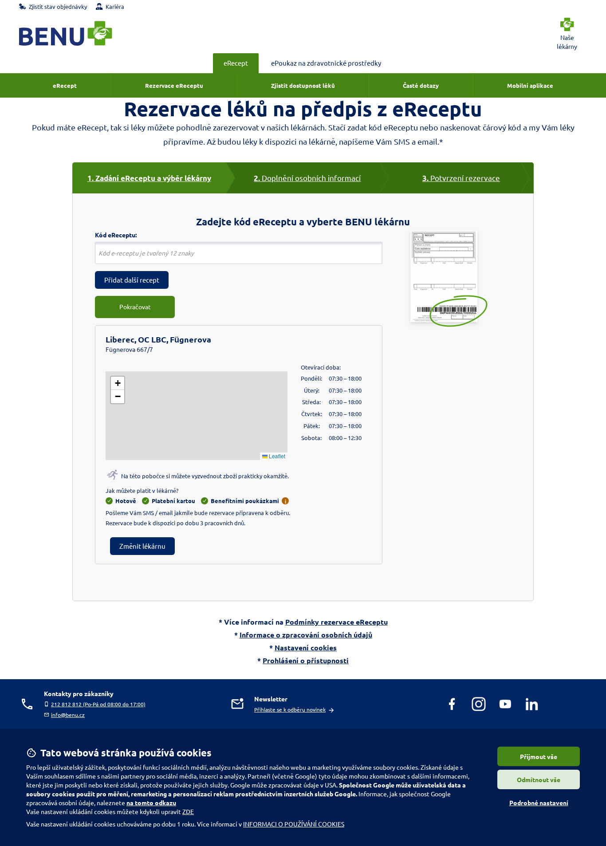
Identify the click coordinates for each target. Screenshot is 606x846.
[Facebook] (452, 704)
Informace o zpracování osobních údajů (306, 634)
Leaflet (276, 456)
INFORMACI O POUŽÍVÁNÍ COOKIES (293, 824)
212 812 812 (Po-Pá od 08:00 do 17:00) (98, 704)
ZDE (188, 811)
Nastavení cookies (306, 647)
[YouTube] (505, 704)
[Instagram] (478, 704)
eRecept (236, 63)
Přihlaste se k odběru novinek (290, 709)
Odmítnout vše (538, 779)
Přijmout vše (538, 756)
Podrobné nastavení (538, 803)
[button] (117, 383)
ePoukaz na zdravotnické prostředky (326, 63)
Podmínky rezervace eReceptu (336, 621)
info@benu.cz (68, 714)
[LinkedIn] (531, 704)
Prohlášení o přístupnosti (306, 660)
